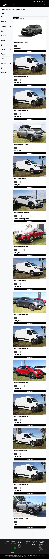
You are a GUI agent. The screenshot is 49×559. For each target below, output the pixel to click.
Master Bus (12, 552)
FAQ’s (25, 546)
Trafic (12, 550)
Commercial (6, 546)
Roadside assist (26, 549)
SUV (4, 542)
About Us (40, 547)
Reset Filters (16, 18)
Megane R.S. (13, 545)
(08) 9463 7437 (42, 1)
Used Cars (19, 546)
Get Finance (30, 51)
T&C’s (25, 545)
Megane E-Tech (13, 546)
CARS (5, 543)
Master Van (13, 551)
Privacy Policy (41, 551)
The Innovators (26, 544)
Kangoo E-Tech (13, 549)
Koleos (12, 544)
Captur (12, 542)
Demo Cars (19, 545)
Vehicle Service (34, 545)
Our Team (40, 545)
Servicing (25, 542)
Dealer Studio (11, 557)
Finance (19, 547)
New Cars (19, 544)
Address (34, 1)
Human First (26, 543)
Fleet (40, 546)
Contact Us (41, 544)
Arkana (12, 543)
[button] (44, 5)
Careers (40, 548)
